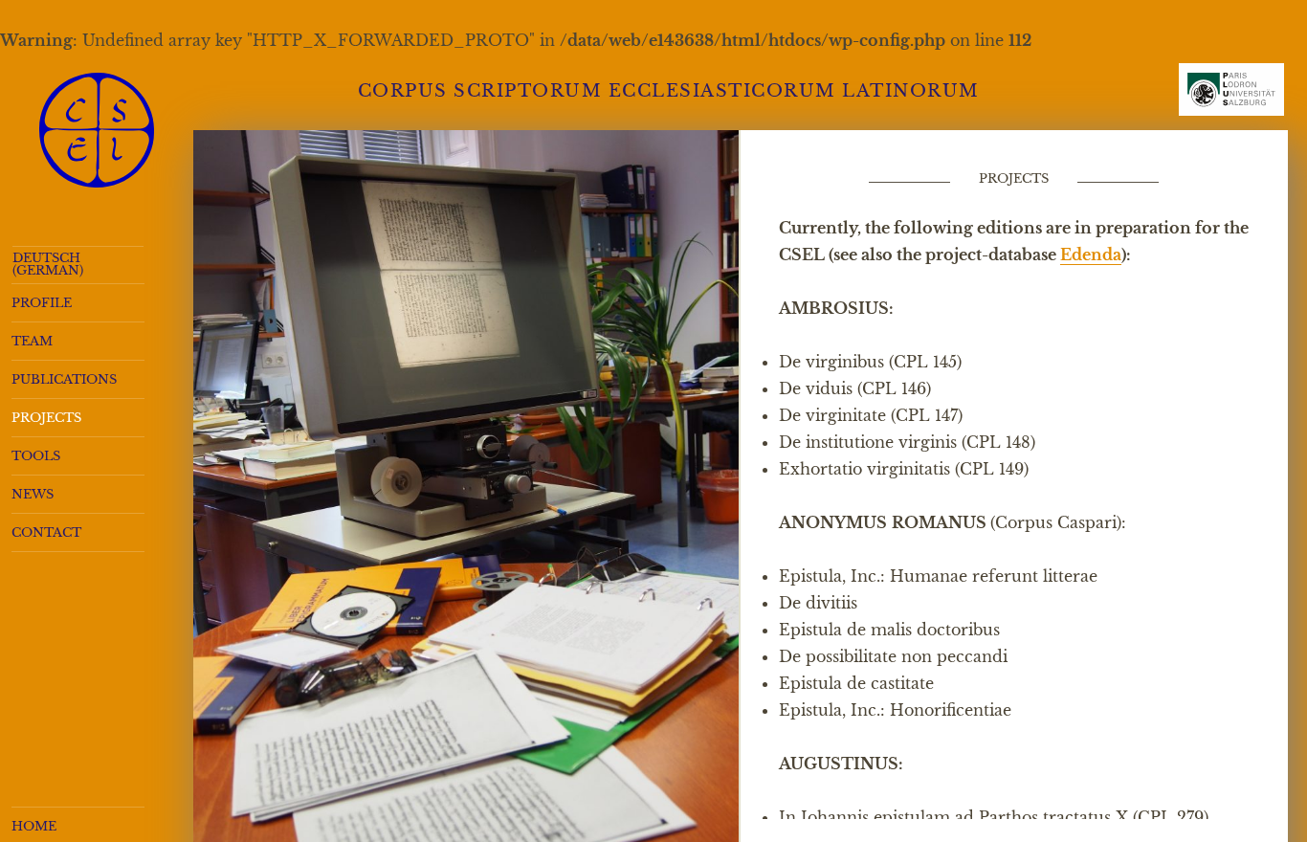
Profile (41, 303)
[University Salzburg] (1231, 98)
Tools (35, 456)
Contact (46, 532)
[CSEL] (96, 130)
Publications (64, 379)
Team (32, 341)
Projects (46, 418)
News (32, 494)
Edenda (1090, 254)
